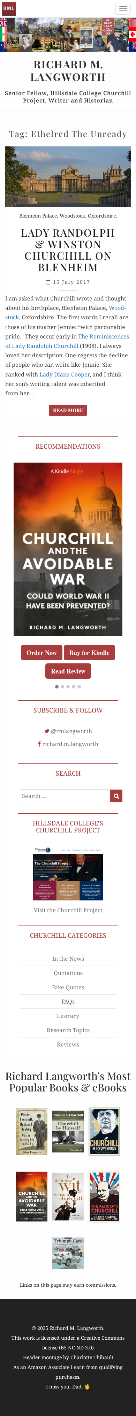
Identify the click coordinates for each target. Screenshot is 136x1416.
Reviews (68, 1044)
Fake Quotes (68, 987)
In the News (68, 958)
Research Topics (68, 1030)
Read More (70, 410)
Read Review (68, 671)
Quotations (68, 973)
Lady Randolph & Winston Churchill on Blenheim (68, 250)
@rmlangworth (71, 731)
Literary (68, 1016)
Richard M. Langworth (9, 9)
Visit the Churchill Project (68, 910)
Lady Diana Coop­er (64, 374)
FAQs (68, 1001)
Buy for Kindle (89, 652)
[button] (57, 687)
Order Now (42, 652)
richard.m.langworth (70, 744)
